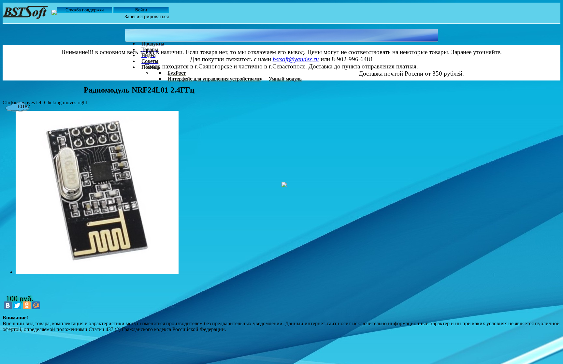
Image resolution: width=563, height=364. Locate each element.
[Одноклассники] (27, 305)
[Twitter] (17, 305)
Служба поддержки (84, 9)
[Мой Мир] (36, 305)
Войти (141, 9)
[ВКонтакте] (8, 305)
